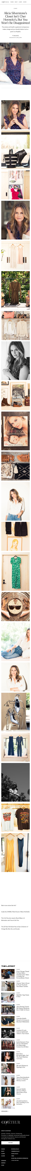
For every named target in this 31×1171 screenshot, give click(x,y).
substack (3, 1162)
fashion (12, 2)
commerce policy (15, 1151)
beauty (16, 2)
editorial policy (15, 1149)
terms (12, 1155)
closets (20, 2)
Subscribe (10, 1142)
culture (24, 2)
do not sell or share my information (19, 1158)
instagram (3, 1160)
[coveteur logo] (5, 2)
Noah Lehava (16, 35)
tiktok (2, 1165)
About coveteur (6, 1131)
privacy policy (14, 1153)
